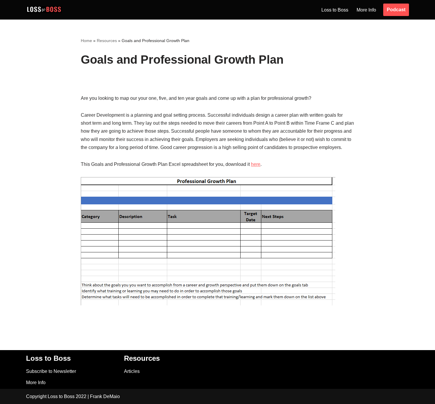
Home (86, 40)
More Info (366, 9)
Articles (132, 371)
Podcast (396, 9)
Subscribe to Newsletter (51, 371)
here (255, 164)
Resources (107, 40)
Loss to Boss (334, 9)
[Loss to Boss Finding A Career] (44, 9)
